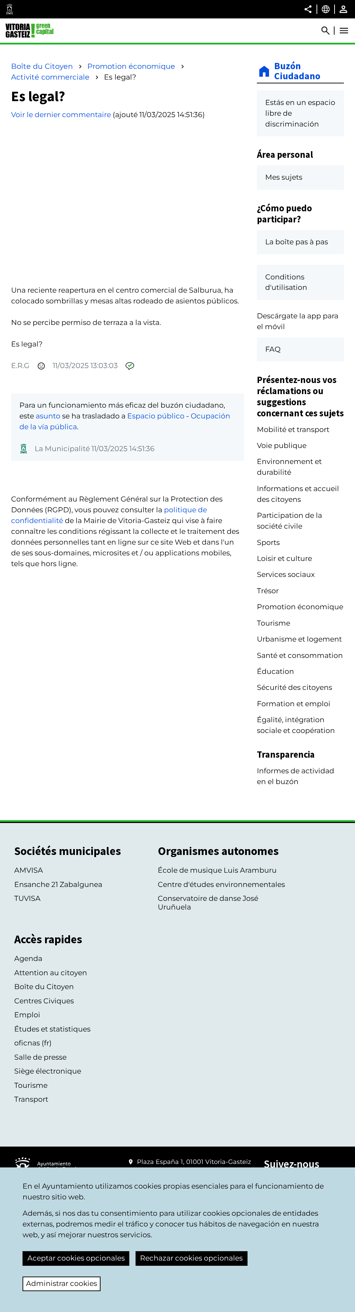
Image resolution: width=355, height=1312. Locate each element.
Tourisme (273, 623)
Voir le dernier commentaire (61, 114)
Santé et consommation (300, 655)
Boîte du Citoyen (42, 66)
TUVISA (27, 898)
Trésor (268, 590)
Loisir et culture (284, 558)
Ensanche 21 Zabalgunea (58, 884)
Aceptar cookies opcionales (76, 1258)
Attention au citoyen (50, 972)
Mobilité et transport (293, 429)
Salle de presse (40, 1057)
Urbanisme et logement (299, 639)
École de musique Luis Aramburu (217, 870)
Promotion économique (131, 66)
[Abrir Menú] (343, 30)
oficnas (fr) (33, 1042)
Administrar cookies (61, 1283)
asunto (48, 415)
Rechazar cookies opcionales (191, 1258)
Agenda (28, 958)
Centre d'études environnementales (221, 884)
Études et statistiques (52, 1029)
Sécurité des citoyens (294, 687)
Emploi (27, 1014)
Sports (268, 542)
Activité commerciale (50, 77)
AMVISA (28, 870)
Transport (31, 1099)
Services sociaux (286, 574)
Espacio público (155, 415)
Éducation (275, 671)
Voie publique (281, 445)
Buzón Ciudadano (297, 71)
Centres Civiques (44, 1000)
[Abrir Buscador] (328, 30)
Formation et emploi (293, 703)
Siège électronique (47, 1071)
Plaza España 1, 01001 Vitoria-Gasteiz (194, 1162)
